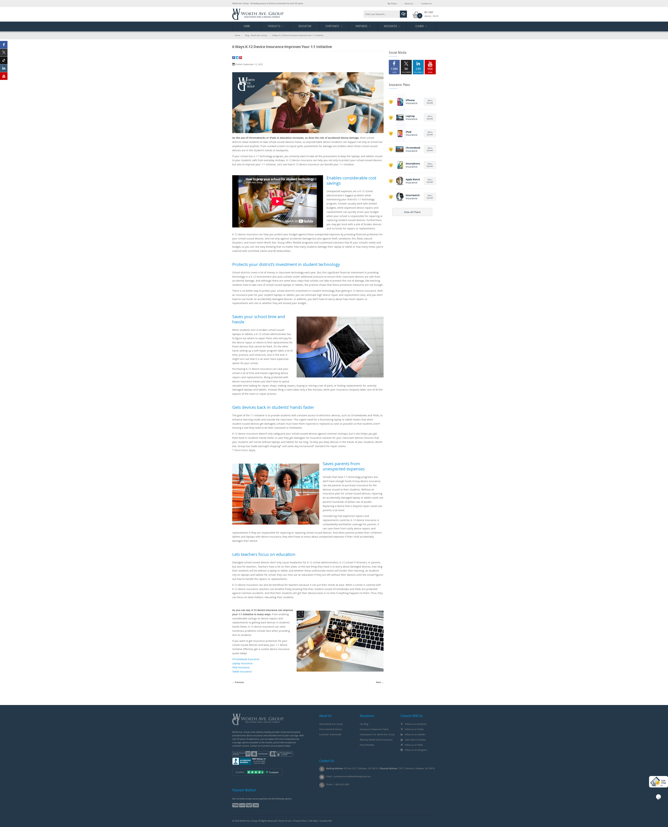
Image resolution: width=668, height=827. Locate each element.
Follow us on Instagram (416, 750)
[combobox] (385, 14)
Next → (380, 682)
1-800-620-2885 (341, 784)
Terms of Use (284, 820)
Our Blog (364, 724)
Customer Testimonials (330, 734)
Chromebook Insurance (245, 659)
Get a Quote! (430, 101)
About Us (408, 3)
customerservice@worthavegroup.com (352, 776)
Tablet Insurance (242, 671)
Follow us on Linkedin (415, 734)
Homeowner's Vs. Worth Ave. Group (377, 734)
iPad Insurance (241, 667)
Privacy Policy (300, 820)
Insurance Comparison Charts (374, 729)
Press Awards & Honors (330, 729)
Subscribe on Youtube (415, 739)
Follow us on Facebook (415, 724)
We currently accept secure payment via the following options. (262, 798)
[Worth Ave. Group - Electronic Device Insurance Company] (257, 10)
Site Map (313, 820)
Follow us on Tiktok (414, 744)
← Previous (238, 682)
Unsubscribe (326, 820)
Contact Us (426, 3)
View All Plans (412, 212)
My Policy (392, 3)
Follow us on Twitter (414, 729)
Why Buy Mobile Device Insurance (376, 739)
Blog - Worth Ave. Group (256, 35)
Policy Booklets (367, 744)
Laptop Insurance (242, 663)
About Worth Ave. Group (331, 724)
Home (237, 35)
